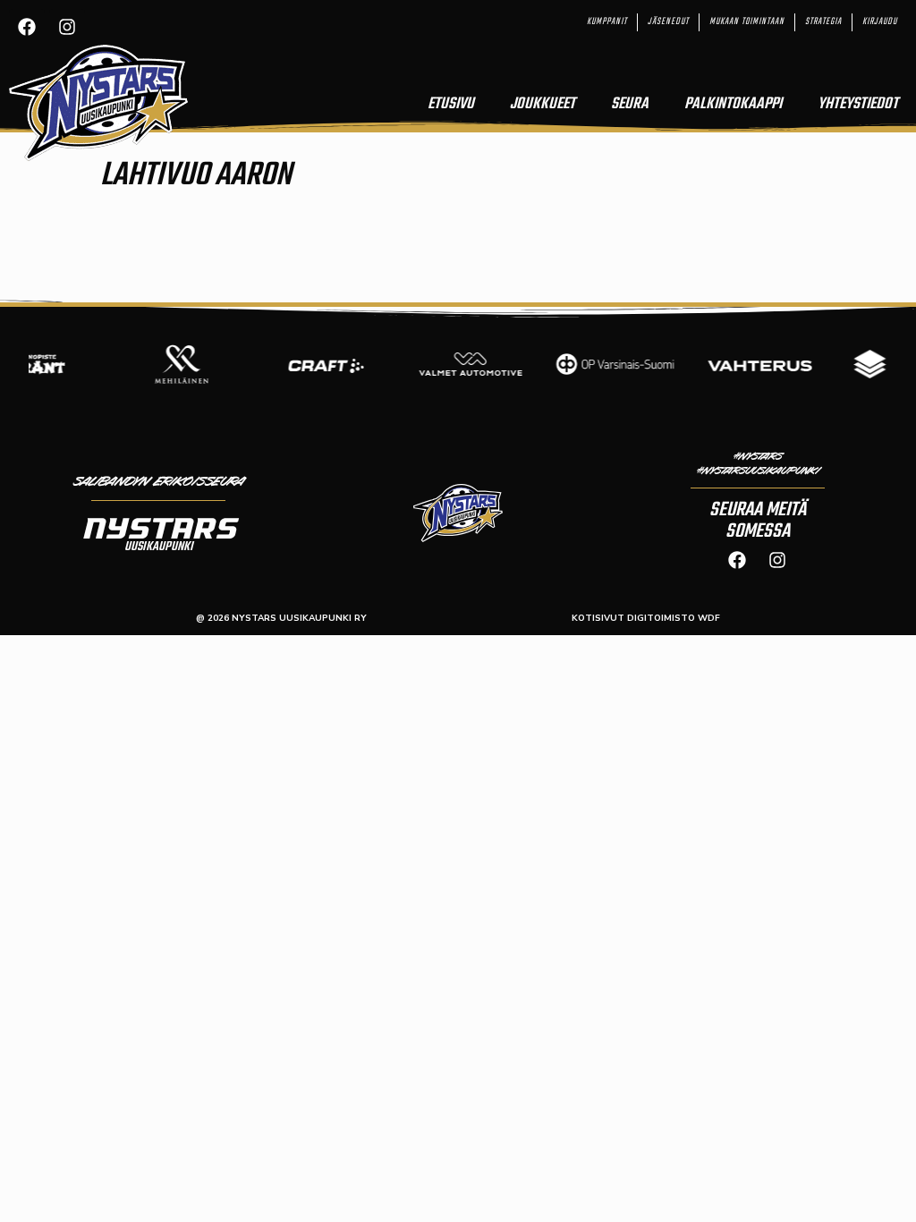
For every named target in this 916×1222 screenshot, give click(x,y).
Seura (630, 104)
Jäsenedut (668, 22)
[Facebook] (27, 27)
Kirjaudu (879, 22)
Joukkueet (542, 104)
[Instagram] (67, 27)
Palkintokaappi (733, 104)
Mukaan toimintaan (747, 22)
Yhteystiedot (858, 104)
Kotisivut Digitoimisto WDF (646, 618)
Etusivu (451, 104)
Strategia (823, 22)
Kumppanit (607, 22)
